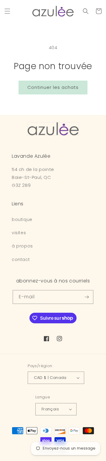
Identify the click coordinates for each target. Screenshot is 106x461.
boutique (22, 219)
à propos (22, 246)
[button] (7, 11)
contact (21, 259)
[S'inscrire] (86, 297)
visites (19, 233)
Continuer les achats (53, 87)
